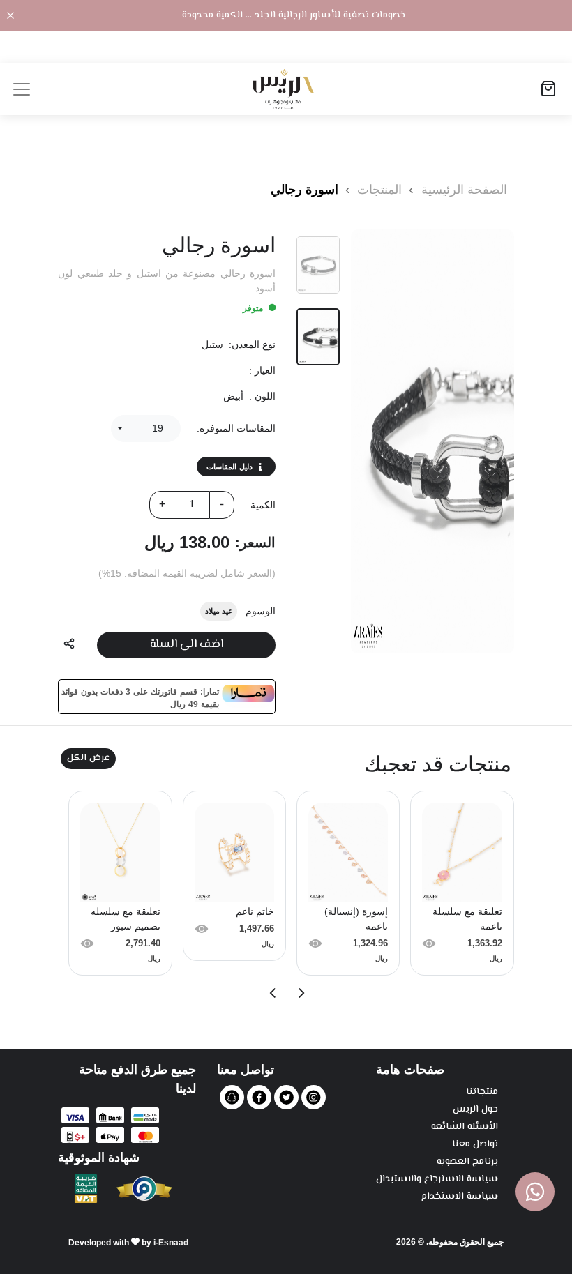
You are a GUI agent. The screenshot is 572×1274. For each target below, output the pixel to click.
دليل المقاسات (229, 466)
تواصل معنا (475, 1144)
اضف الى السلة (186, 644)
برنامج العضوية (467, 1162)
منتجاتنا (482, 1092)
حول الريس (475, 1109)
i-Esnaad (170, 1243)
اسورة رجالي (304, 190)
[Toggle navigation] (21, 89)
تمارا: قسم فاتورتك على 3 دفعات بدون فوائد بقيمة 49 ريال (139, 696)
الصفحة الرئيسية (464, 190)
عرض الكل (88, 758)
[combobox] (146, 428)
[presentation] (300, 993)
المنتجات (378, 190)
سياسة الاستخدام (459, 1197)
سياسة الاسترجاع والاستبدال (437, 1179)
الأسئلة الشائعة (464, 1127)
